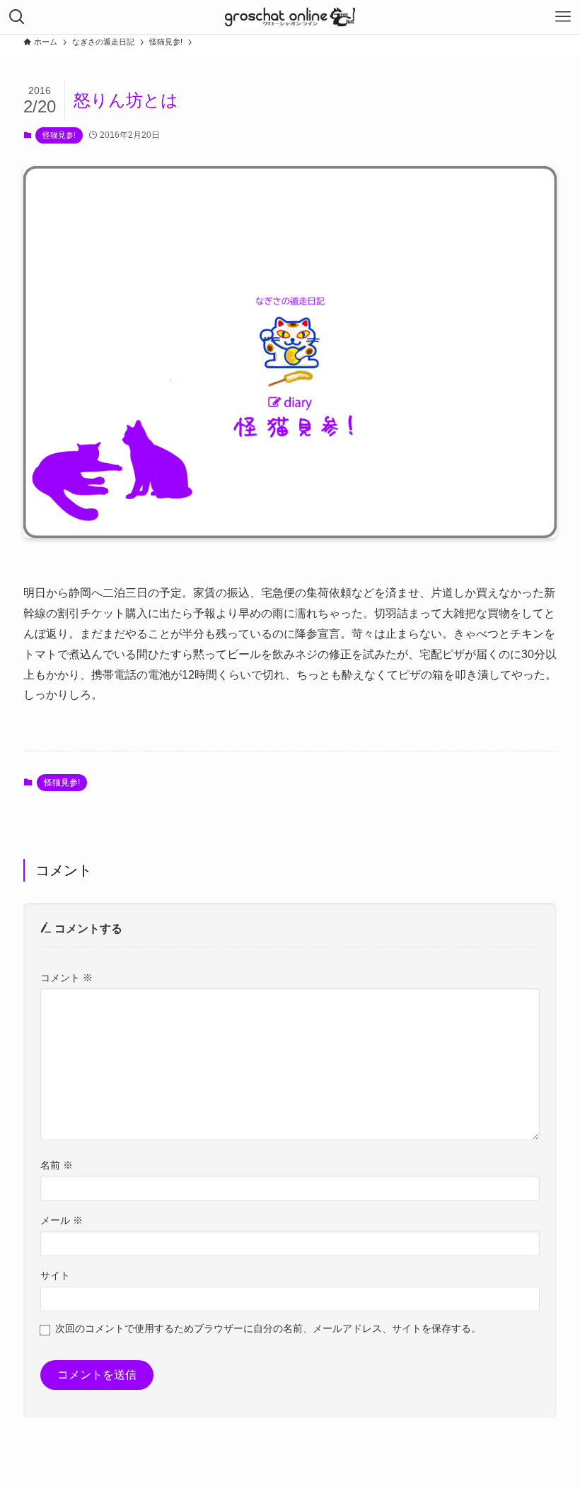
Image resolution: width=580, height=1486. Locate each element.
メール (61, 1220)
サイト (55, 1275)
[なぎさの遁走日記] (290, 17)
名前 (56, 1165)
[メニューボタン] (563, 17)
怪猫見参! (59, 135)
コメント (66, 977)
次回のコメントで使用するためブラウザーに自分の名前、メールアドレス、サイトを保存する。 (268, 1328)
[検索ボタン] (17, 17)
